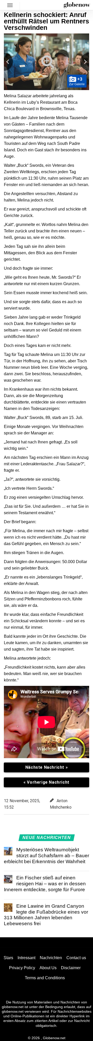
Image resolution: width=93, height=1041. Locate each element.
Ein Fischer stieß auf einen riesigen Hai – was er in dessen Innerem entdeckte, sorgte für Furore (45, 883)
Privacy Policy (22, 968)
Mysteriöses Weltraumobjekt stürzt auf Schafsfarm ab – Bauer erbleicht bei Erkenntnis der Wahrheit (46, 855)
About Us (48, 968)
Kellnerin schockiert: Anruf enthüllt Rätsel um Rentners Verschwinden (46, 21)
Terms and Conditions (45, 978)
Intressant (26, 958)
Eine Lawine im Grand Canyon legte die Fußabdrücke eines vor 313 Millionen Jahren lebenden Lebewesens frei (46, 914)
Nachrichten (51, 958)
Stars (8, 958)
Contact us (76, 958)
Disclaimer (71, 968)
